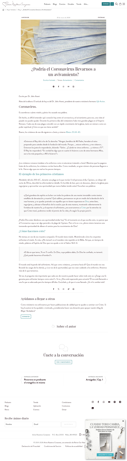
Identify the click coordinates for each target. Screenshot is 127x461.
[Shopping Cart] (120, 4)
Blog (19, 10)
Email (36, 424)
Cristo (83, 207)
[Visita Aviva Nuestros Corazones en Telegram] (120, 402)
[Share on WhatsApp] (63, 86)
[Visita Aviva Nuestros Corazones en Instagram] (93, 402)
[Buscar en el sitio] (116, 4)
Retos (7, 409)
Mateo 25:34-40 (73, 132)
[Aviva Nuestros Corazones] (16, 4)
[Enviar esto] (68, 86)
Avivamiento (67, 80)
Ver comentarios (63, 362)
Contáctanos (66, 402)
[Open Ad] (105, 439)
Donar (106, 4)
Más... (86, 4)
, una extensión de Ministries (69, 442)
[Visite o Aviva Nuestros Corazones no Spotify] (115, 402)
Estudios (71, 4)
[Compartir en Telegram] (53, 86)
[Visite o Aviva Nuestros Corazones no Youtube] (109, 402)
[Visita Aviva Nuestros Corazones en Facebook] (98, 402)
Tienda (78, 4)
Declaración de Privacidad (31, 446)
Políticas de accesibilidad (73, 446)
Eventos (62, 4)
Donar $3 (26, 317)
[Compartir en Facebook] (58, 86)
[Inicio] (3, 10)
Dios (87, 201)
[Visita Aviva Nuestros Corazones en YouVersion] (93, 408)
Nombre (9, 424)
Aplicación (37, 405)
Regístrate (68, 424)
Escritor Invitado (49, 80)
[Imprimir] (73, 86)
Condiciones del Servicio (52, 446)
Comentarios (79, 80)
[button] (123, 4)
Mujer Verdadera (11, 10)
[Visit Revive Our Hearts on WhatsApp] (104, 402)
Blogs (55, 4)
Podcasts (47, 4)
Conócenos (66, 405)
